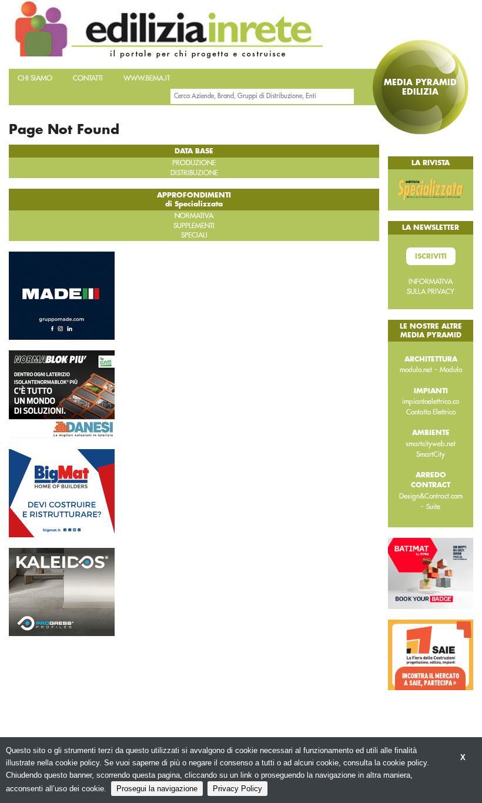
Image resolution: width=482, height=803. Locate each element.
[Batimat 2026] (430, 572)
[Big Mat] (62, 492)
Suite (433, 506)
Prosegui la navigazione (157, 788)
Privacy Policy (237, 788)
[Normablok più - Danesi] (62, 393)
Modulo (451, 369)
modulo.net (416, 369)
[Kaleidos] (62, 590)
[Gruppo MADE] (62, 294)
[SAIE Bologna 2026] (430, 654)
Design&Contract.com (431, 496)
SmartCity (430, 454)
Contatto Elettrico (431, 412)
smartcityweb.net (431, 443)
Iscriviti (431, 256)
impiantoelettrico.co (430, 401)
